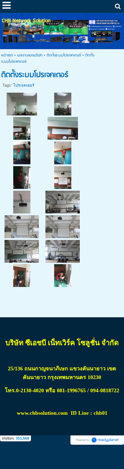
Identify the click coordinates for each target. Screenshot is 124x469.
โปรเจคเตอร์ (23, 85)
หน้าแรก (7, 55)
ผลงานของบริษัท (29, 55)
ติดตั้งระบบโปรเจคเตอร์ (64, 55)
